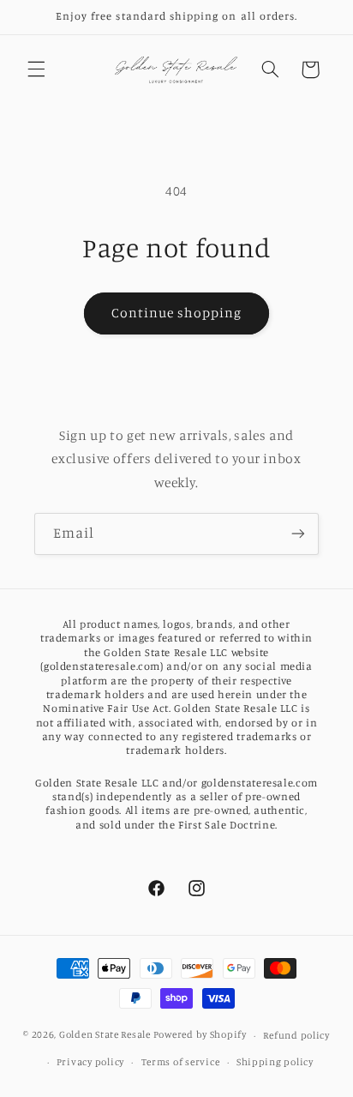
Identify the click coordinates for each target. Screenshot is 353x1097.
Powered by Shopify (200, 1035)
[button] (36, 69)
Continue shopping (176, 312)
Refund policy (296, 1035)
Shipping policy (275, 1062)
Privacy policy (90, 1062)
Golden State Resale (105, 1035)
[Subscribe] (298, 534)
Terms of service (180, 1062)
